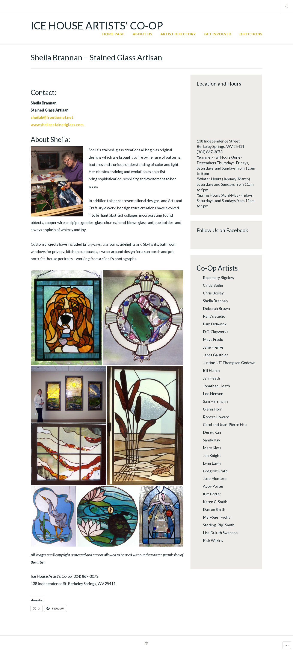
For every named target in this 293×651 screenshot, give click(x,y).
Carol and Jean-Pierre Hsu (225, 424)
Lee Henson (213, 393)
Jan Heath (211, 378)
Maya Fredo (213, 339)
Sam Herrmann (215, 401)
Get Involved (217, 34)
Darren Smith (214, 509)
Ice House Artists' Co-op (97, 25)
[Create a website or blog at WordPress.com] (146, 643)
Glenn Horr (212, 409)
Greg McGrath (215, 471)
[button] (67, 318)
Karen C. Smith (215, 501)
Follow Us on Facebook (222, 230)
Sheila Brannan (215, 300)
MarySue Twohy (216, 517)
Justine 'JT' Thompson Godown (229, 362)
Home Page (113, 34)
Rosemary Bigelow (218, 277)
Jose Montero (215, 478)
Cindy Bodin (213, 285)
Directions (251, 34)
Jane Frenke (213, 347)
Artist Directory (178, 34)
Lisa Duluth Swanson (220, 532)
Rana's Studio (214, 316)
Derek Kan (212, 432)
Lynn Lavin (212, 463)
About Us (142, 34)
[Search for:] (286, 6)
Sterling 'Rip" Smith (218, 524)
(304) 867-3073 (209, 151)
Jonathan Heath (216, 385)
